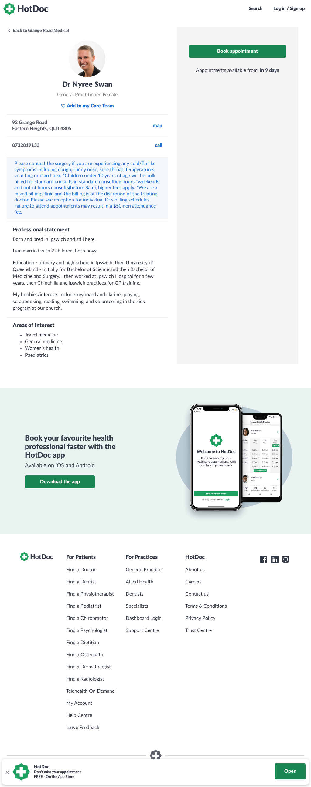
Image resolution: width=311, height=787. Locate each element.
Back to (40, 31)
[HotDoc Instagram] (285, 559)
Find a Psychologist (87, 630)
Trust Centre (198, 630)
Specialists (137, 606)
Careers (193, 581)
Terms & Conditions (206, 606)
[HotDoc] (26, 9)
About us (195, 569)
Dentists (135, 594)
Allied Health (139, 581)
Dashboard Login (144, 618)
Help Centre (79, 715)
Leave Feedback (82, 727)
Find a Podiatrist (83, 606)
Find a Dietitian (82, 642)
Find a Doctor (81, 569)
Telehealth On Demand (90, 691)
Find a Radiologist (85, 679)
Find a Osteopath (84, 654)
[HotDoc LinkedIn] (274, 559)
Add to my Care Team (90, 105)
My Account (79, 703)
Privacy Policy (200, 618)
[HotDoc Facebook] (263, 559)
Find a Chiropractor (87, 618)
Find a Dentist (81, 581)
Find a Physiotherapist (90, 594)
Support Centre (142, 630)
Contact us (197, 594)
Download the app (60, 481)
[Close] (7, 772)
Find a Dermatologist (88, 666)
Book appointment (237, 51)
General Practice (143, 569)
